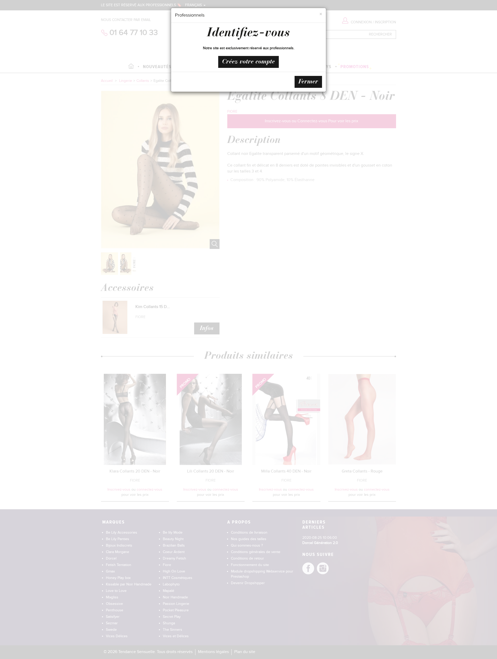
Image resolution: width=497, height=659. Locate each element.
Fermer (308, 82)
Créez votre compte (248, 62)
